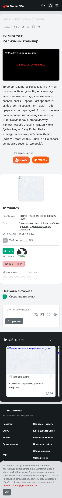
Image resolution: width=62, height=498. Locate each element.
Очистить (33, 272)
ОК (7, 492)
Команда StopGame (44, 430)
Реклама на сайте (43, 437)
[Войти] (50, 6)
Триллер (24, 226)
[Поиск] (43, 5)
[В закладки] (33, 26)
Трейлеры (26, 19)
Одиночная (36, 226)
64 (51, 393)
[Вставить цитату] (48, 314)
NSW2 (22, 219)
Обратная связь (41, 451)
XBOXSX (45, 216)
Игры (5, 454)
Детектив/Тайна (50, 223)
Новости (7, 424)
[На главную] (13, 6)
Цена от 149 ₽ (13, 263)
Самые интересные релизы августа (26, 385)
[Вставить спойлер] (55, 314)
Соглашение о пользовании (40, 460)
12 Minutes (38, 19)
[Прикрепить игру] (36, 314)
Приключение (26, 223)
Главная (7, 19)
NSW (53, 216)
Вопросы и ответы (43, 424)
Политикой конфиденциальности (20, 485)
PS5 (31, 216)
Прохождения (10, 444)
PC (20, 216)
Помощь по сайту (42, 444)
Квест (38, 223)
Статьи (6, 430)
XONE (37, 216)
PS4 (25, 216)
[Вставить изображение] (42, 314)
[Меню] (57, 6)
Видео (16, 19)
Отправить (14, 321)
